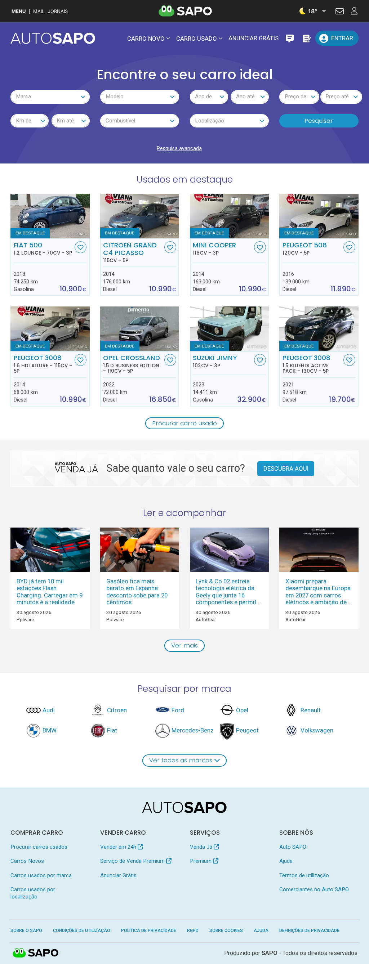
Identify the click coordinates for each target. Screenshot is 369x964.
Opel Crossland (131, 364)
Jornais (58, 11)
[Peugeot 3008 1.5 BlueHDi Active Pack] (318, 328)
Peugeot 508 (305, 248)
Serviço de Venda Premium (133, 861)
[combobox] (49, 97)
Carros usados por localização (32, 893)
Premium (201, 861)
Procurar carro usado (184, 423)
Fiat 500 (43, 248)
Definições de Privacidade (309, 930)
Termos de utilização (304, 875)
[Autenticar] (339, 12)
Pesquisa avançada (179, 148)
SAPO (35, 953)
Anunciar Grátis (253, 38)
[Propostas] (306, 38)
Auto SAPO (292, 847)
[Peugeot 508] (318, 216)
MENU (19, 11)
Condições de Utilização (81, 930)
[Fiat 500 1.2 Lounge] (49, 216)
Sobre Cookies (226, 930)
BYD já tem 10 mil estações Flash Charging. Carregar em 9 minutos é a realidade (50, 592)
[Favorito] (80, 247)
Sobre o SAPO (26, 930)
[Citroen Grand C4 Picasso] (139, 216)
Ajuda (286, 861)
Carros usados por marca (41, 875)
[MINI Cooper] (229, 216)
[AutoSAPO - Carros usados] (52, 38)
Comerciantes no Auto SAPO (314, 889)
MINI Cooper (214, 248)
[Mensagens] (289, 38)
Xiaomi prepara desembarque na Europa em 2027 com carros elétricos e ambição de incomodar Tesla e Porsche (318, 599)
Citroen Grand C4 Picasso (130, 252)
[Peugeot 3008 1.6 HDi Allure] (49, 328)
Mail (38, 11)
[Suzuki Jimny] (229, 328)
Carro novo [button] (146, 38)
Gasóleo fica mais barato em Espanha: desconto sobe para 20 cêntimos (137, 592)
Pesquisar (318, 120)
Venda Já (202, 847)
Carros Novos (27, 861)
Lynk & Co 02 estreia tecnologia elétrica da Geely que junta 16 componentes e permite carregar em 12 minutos (228, 595)
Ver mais (184, 645)
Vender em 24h (119, 847)
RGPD (193, 930)
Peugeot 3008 (43, 364)
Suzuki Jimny (215, 361)
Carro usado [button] (196, 38)
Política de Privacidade (148, 930)
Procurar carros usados (38, 847)
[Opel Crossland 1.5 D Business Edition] (139, 328)
